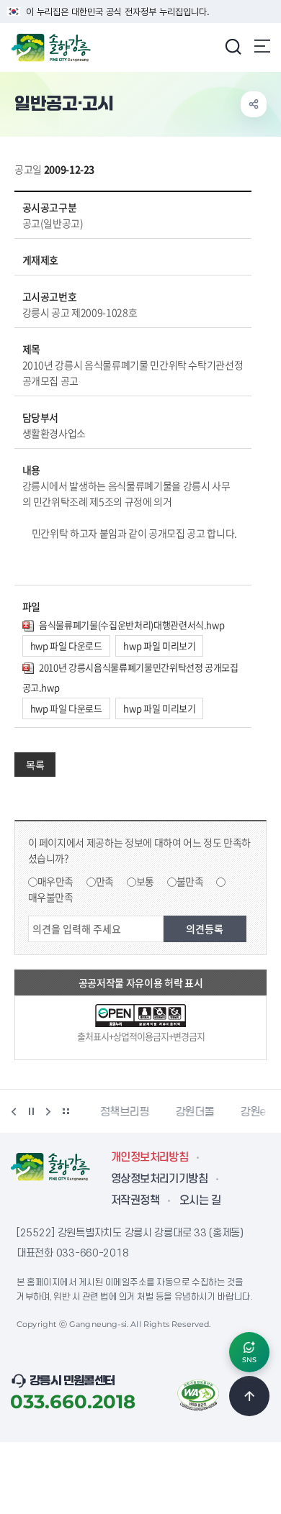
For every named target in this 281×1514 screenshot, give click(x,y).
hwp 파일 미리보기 (159, 645)
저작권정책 (135, 1200)
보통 (145, 881)
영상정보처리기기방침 (159, 1178)
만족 (105, 881)
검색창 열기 (232, 46)
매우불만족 (50, 897)
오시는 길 (199, 1200)
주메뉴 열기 (262, 46)
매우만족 (55, 881)
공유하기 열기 (254, 104)
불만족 (190, 881)
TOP (249, 1396)
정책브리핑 (113, 1111)
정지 (31, 1111)
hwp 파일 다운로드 (66, 645)
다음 (48, 1111)
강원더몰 (185, 1111)
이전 (14, 1111)
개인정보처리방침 (149, 1157)
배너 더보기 (65, 1111)
